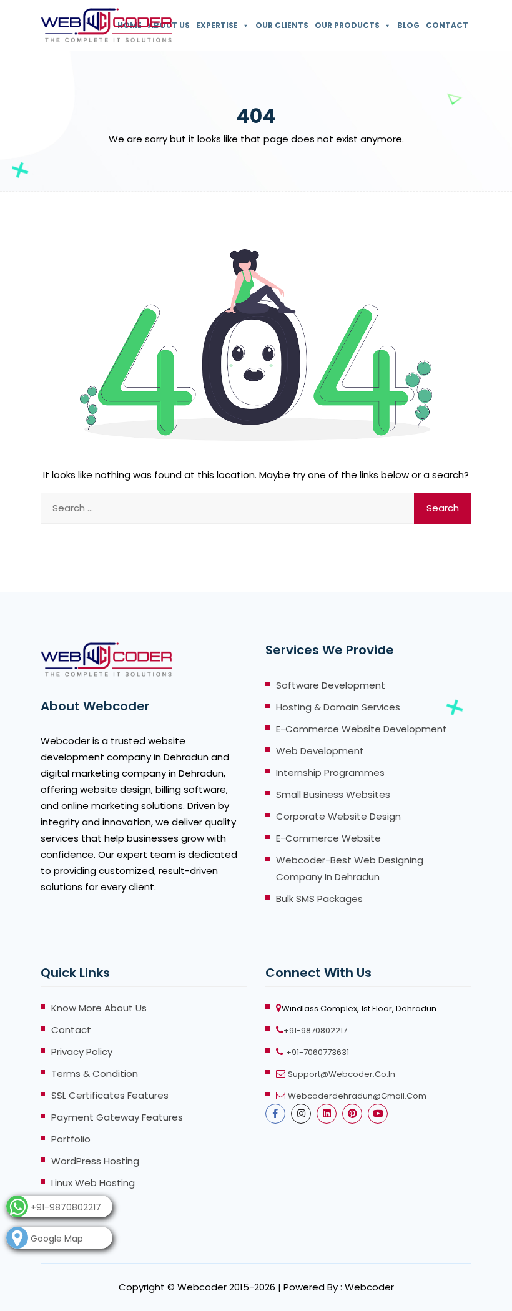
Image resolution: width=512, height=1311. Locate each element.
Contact (447, 25)
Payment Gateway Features (117, 1117)
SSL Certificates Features (110, 1095)
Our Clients (281, 25)
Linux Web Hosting (93, 1182)
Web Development (320, 750)
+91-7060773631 (317, 1052)
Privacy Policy (81, 1051)
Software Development (330, 685)
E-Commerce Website (328, 838)
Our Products (347, 25)
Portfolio (71, 1139)
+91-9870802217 (315, 1030)
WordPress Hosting (95, 1160)
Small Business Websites (333, 794)
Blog (408, 25)
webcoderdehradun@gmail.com (357, 1096)
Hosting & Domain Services (338, 707)
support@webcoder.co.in (341, 1074)
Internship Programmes (330, 772)
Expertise (217, 25)
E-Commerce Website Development (361, 728)
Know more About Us (99, 1007)
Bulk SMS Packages (319, 898)
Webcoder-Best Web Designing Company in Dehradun (349, 868)
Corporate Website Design (338, 816)
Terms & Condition (94, 1073)
